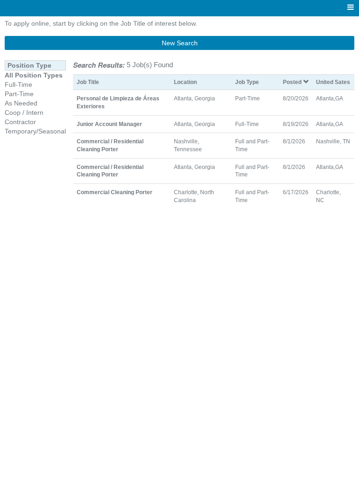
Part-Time (19, 94)
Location (185, 82)
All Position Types (34, 75)
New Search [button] (180, 43)
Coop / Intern (24, 112)
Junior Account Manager (109, 124)
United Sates (333, 82)
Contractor (20, 122)
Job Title (88, 82)
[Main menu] (351, 8)
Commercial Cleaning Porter (114, 192)
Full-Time (18, 84)
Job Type (247, 82)
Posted (293, 82)
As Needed (21, 103)
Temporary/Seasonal (35, 131)
